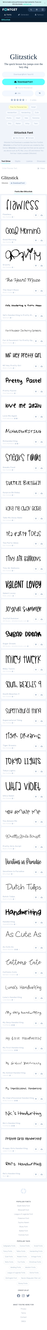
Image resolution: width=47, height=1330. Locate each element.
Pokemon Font (23, 1218)
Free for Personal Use (18, 107)
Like (19, 93)
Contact (23, 1317)
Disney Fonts (23, 1283)
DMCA (23, 1321)
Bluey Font (23, 1227)
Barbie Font (23, 1231)
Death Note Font (23, 1206)
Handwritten (12, 113)
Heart (18, 118)
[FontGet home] (9, 9)
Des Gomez (19, 138)
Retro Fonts (9, 1262)
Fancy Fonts (7, 1251)
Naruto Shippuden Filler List (30, 1278)
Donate (31, 138)
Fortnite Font (24, 1235)
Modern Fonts (22, 1257)
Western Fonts (30, 1267)
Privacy (23, 1309)
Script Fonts (38, 1246)
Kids (26, 118)
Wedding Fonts (15, 1267)
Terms (23, 1313)
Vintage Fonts (36, 1257)
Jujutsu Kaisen (23, 1222)
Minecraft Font (23, 1210)
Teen (36, 123)
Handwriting (25, 113)
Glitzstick (6, 145)
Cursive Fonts (25, 1246)
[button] (37, 10)
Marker (18, 123)
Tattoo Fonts (21, 1251)
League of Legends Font (23, 1214)
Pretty (9, 118)
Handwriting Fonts (36, 1251)
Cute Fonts (9, 1257)
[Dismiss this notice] (45, 3)
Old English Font (11, 1278)
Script (33, 107)
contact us (27, 4)
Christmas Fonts (35, 1262)
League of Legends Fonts (16, 1273)
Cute (37, 113)
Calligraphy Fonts (9, 1246)
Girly (9, 123)
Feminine (35, 118)
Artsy (27, 123)
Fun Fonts (21, 1262)
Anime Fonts (34, 1273)
